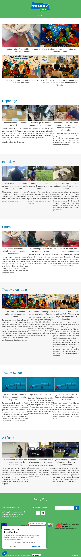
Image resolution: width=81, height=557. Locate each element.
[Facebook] (38, 513)
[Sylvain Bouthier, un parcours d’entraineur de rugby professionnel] (66, 450)
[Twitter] (43, 513)
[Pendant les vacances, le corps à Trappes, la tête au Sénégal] (40, 173)
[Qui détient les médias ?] (40, 384)
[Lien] (40, 525)
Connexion (75, 555)
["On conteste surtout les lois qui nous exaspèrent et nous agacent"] (66, 173)
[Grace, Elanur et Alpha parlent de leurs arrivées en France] (21, 66)
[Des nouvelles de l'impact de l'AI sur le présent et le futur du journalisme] (15, 384)
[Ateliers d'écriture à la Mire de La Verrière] (15, 113)
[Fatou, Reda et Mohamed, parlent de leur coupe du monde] (59, 35)
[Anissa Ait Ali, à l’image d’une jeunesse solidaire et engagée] (66, 239)
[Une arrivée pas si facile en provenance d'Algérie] (40, 239)
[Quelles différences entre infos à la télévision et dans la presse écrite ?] (66, 384)
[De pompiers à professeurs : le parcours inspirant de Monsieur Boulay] (15, 450)
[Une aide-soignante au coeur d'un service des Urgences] (40, 450)
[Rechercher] (76, 508)
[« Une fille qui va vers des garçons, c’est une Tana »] (40, 113)
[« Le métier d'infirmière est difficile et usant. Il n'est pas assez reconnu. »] (21, 35)
